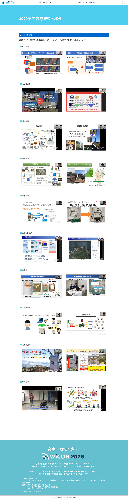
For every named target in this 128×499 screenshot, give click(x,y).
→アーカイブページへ (45, 2)
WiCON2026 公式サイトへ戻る (86, 2)
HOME (21, 13)
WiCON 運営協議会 (32, 478)
